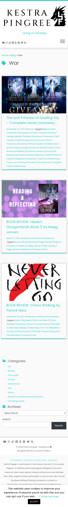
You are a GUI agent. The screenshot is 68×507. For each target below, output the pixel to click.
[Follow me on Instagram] (7, 42)
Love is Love (38, 140)
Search (6, 419)
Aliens (17, 320)
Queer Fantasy (13, 147)
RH (57, 147)
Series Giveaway (36, 154)
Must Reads (20, 327)
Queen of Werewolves (47, 143)
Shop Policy (29, 460)
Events (11, 379)
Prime (32, 143)
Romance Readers (15, 151)
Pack (48, 140)
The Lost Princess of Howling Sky (35, 162)
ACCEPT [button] (34, 501)
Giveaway (48, 136)
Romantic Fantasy (35, 151)
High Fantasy (49, 245)
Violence (26, 335)
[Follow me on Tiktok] (10, 42)
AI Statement (16, 460)
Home (5, 55)
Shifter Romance (53, 154)
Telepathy (53, 327)
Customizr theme (42, 450)
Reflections (26, 249)
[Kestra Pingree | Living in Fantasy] (34, 16)
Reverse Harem (47, 147)
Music (11, 392)
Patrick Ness (34, 327)
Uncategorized (16, 401)
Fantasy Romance (32, 136)
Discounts (13, 375)
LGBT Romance (23, 140)
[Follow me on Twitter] (22, 42)
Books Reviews (29, 242)
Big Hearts (27, 320)
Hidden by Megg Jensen (29, 245)
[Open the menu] (62, 41)
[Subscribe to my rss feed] (25, 42)
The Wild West (13, 335)
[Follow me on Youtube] (4, 42)
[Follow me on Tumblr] (16, 42)
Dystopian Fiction (25, 324)
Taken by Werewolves (48, 158)
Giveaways (14, 383)
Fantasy (12, 245)
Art (9, 366)
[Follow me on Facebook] (13, 42)
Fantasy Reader (14, 136)
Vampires (56, 162)
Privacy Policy (41, 460)
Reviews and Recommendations (38, 238)
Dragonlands (44, 242)
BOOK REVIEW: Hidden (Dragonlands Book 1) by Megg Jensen (32, 226)
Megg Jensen (13, 249)
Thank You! (12, 162)
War (10, 166)
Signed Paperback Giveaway (22, 158)
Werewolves (19, 166)
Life (10, 388)
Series (23, 154)
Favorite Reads (42, 324)
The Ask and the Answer (18, 331)
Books (31, 129)
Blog (13, 55)
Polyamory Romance (16, 143)
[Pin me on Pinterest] (19, 42)
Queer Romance (30, 147)
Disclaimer (52, 460)
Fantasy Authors (47, 132)
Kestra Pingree (30, 447)
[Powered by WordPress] (51, 446)
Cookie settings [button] (49, 496)
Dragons (57, 242)
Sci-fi (44, 327)
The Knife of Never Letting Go (45, 331)
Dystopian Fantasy (28, 132)
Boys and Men (41, 320)
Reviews (38, 249)
